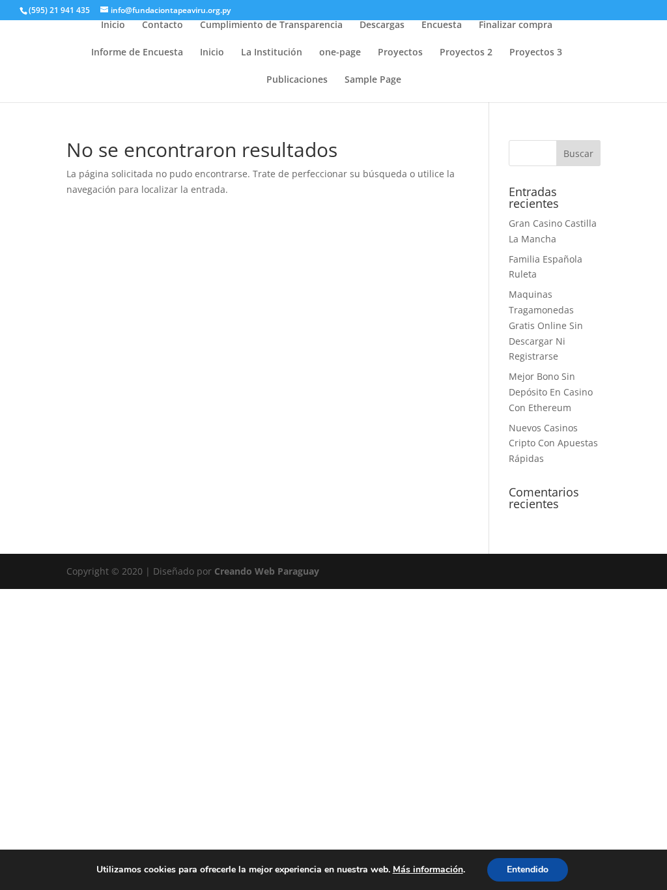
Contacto (162, 25)
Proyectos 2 (466, 53)
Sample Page (373, 80)
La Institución (271, 53)
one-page (340, 53)
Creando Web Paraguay (266, 571)
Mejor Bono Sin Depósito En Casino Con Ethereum (551, 392)
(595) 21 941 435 (59, 10)
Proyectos (400, 53)
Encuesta (441, 25)
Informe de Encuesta (137, 53)
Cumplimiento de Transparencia (271, 25)
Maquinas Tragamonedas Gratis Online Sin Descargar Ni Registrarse (546, 325)
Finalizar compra (515, 25)
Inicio (113, 25)
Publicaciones (297, 80)
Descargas (382, 25)
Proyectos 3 (535, 53)
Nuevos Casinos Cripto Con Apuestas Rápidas (553, 443)
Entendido (527, 869)
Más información (428, 870)
